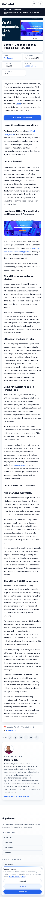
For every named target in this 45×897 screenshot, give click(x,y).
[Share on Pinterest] (31, 737)
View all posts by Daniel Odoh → (17, 796)
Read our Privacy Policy (17, 877)
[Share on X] (10, 737)
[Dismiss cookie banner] (41, 868)
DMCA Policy (9, 864)
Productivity (15, 10)
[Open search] (34, 3)
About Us (8, 837)
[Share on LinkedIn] (21, 737)
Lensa (18, 103)
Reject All (22, 881)
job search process (20, 465)
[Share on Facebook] (15, 737)
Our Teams (8, 847)
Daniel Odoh (30, 66)
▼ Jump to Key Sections (22, 118)
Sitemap (7, 852)
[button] (22, 227)
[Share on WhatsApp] (26, 737)
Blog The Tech (8, 4)
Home (5, 10)
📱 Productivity (10, 730)
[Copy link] (36, 737)
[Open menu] (40, 3)
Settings (22, 886)
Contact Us (8, 842)
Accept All (22, 892)
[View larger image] (22, 29)
